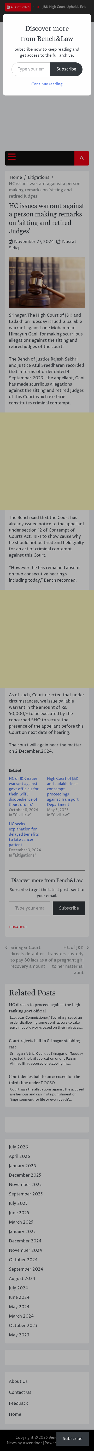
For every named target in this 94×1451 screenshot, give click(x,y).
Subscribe (66, 69)
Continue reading (46, 84)
